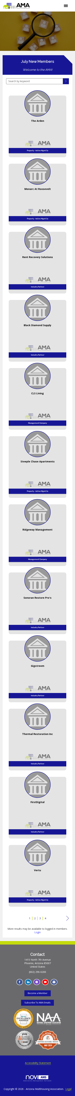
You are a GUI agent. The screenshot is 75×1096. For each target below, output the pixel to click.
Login (37, 932)
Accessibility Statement (38, 1063)
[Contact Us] (54, 982)
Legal (68, 1089)
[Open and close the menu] (51, 5)
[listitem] (37, 123)
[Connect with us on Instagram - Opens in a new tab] (36, 982)
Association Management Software (37, 1080)
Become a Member (37, 993)
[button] (66, 81)
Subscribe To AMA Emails (37, 1002)
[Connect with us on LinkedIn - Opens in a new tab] (28, 982)
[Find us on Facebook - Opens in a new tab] (19, 982)
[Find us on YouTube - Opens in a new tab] (45, 982)
